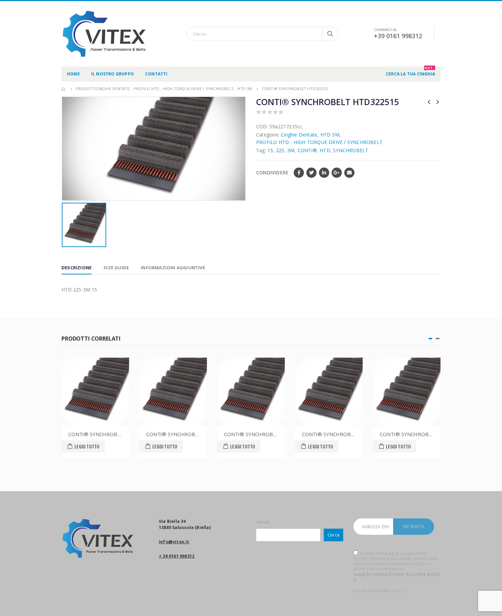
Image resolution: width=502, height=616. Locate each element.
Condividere (272, 172)
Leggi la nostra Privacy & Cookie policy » (397, 576)
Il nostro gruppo (112, 74)
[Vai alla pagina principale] (63, 88)
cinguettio (311, 173)
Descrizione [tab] (76, 267)
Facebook (299, 173)
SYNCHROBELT (350, 150)
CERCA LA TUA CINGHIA (410, 72)
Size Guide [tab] (116, 267)
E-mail (349, 173)
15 (270, 150)
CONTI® (307, 150)
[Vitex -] (104, 33)
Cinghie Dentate (299, 134)
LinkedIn (324, 173)
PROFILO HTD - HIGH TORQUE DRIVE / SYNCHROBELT (319, 142)
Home (73, 74)
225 (280, 150)
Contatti (156, 74)
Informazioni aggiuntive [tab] (173, 267)
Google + (337, 173)
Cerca (262, 522)
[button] (430, 338)
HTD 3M (329, 134)
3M (290, 150)
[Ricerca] (330, 34)
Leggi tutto (86, 446)
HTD (325, 150)
